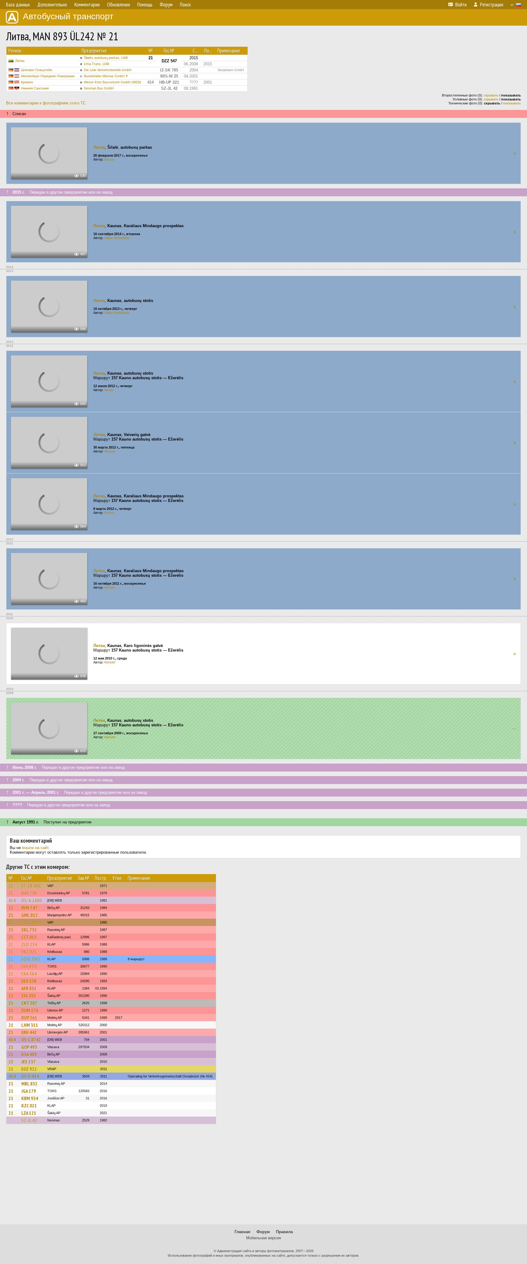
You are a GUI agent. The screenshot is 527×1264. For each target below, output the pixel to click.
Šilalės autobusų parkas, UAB (106, 58)
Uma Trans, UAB (96, 64)
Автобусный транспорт (68, 16)
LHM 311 (29, 1025)
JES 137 (28, 1062)
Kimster (110, 451)
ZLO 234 (29, 944)
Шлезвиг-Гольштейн (36, 70)
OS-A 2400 (31, 900)
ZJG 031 (28, 996)
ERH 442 (29, 1032)
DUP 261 (29, 1018)
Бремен (27, 82)
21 (11, 886)
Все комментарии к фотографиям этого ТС (46, 103)
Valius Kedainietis (117, 238)
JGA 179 (28, 1091)
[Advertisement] (263, 1177)
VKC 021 (29, 952)
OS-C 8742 (31, 1040)
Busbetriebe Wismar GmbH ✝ (106, 76)
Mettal (108, 390)
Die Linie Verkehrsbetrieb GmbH (107, 70)
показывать (512, 103)
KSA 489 (29, 1054)
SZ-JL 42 (29, 1120)
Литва (19, 61)
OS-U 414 (30, 1076)
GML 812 (29, 915)
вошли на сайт (35, 847)
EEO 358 (29, 981)
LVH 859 (29, 966)
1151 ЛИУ (30, 922)
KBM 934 (29, 1098)
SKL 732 (29, 930)
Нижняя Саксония (35, 88)
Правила (284, 1231)
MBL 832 (29, 1084)
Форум (263, 1231)
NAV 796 (29, 893)
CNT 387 (29, 1003)
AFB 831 (29, 988)
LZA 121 (28, 1113)
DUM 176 (29, 1010)
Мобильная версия (263, 1238)
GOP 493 (29, 1047)
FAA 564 (29, 974)
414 (12, 900)
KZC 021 (29, 1105)
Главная (242, 1231)
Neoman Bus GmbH (99, 88)
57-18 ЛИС (31, 886)
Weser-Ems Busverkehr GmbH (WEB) (112, 82)
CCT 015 (29, 937)
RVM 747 (29, 908)
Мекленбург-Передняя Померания (47, 76)
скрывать (491, 95)
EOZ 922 (29, 1069)
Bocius (109, 159)
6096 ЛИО (31, 959)
